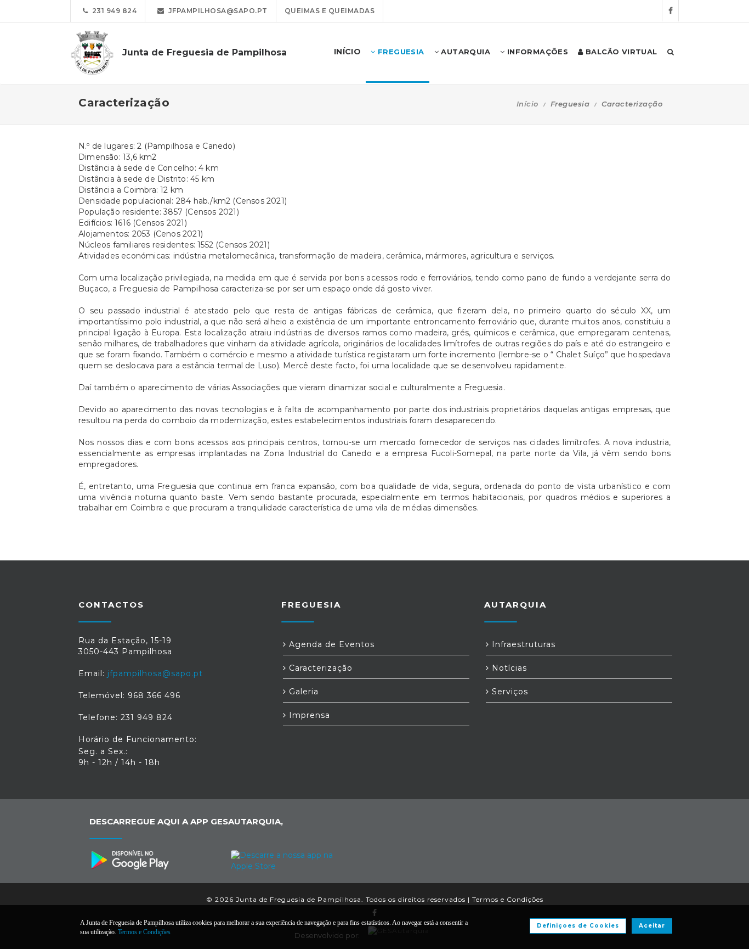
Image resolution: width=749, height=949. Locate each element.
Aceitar (652, 925)
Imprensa (308, 715)
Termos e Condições (507, 899)
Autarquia (464, 51)
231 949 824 (112, 11)
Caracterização (319, 668)
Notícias (508, 668)
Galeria (302, 692)
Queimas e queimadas (330, 11)
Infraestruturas (522, 644)
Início (527, 103)
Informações (536, 51)
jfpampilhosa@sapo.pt (216, 11)
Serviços (508, 692)
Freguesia (400, 51)
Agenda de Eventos (330, 644)
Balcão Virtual (620, 51)
